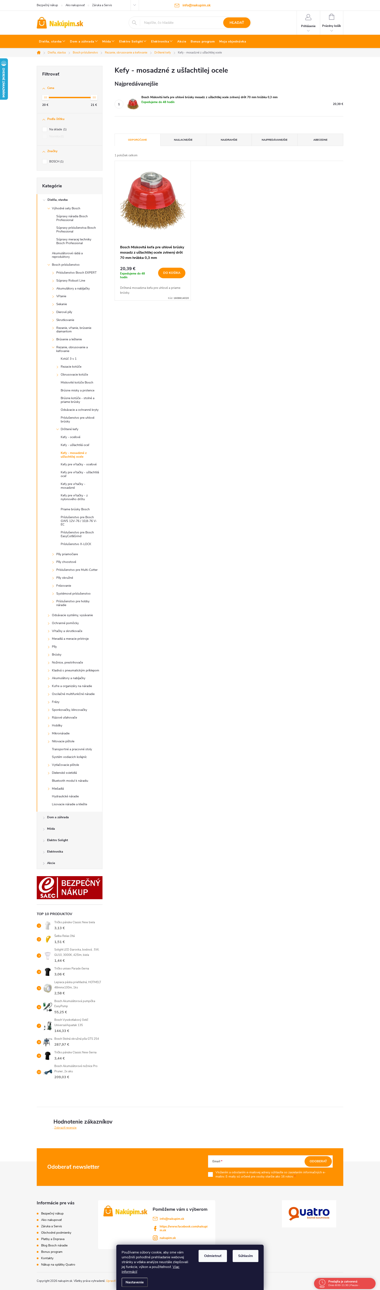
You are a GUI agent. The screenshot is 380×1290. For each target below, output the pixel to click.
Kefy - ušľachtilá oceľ (75, 445)
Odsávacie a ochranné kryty (80, 410)
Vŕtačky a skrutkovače (67, 631)
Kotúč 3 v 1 (69, 359)
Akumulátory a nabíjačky (73, 288)
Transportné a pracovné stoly (72, 749)
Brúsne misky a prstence (77, 390)
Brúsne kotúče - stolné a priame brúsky (77, 400)
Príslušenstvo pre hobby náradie (73, 603)
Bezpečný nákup (47, 5)
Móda (51, 829)
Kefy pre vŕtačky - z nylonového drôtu (74, 497)
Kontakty (47, 1258)
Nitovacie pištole (63, 741)
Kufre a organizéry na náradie (72, 686)
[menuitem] (52, 41)
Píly (54, 647)
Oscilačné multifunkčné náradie (73, 694)
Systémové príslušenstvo (73, 594)
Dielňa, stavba (58, 200)
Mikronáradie (60, 733)
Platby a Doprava (52, 1239)
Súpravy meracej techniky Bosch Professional (73, 241)
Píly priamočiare (67, 554)
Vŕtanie (61, 296)
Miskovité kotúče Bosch (77, 382)
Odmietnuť (212, 1255)
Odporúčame (137, 140)
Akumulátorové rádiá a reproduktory (67, 255)
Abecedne (320, 140)
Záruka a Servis (102, 5)
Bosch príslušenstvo (66, 265)
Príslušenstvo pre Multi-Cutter (77, 570)
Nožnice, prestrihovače (67, 662)
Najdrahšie (229, 140)
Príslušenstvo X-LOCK (76, 544)
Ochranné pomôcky (65, 623)
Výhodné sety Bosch (66, 208)
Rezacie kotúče (71, 367)
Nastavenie (135, 1282)
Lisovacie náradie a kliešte (69, 804)
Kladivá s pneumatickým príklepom (75, 670)
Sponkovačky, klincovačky (69, 710)
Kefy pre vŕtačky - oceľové (79, 464)
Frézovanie (63, 586)
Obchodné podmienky (56, 1233)
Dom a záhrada (58, 817)
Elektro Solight (57, 840)
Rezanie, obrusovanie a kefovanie (72, 349)
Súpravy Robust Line (70, 280)
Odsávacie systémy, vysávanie (72, 615)
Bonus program (51, 1252)
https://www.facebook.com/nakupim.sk (184, 1228)
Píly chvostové (66, 562)
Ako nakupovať (75, 5)
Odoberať (318, 1161)
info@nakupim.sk (172, 1219)
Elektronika (55, 852)
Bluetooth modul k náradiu (70, 781)
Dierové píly (64, 312)
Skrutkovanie (65, 320)
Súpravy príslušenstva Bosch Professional (76, 230)
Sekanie (61, 304)
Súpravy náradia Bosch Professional (72, 218)
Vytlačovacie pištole (65, 765)
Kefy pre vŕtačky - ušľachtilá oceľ (80, 474)
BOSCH (56, 162)
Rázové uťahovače (64, 717)
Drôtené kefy (69, 429)
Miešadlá (58, 789)
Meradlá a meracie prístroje (70, 639)
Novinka (56, 136)
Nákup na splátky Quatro (58, 1264)
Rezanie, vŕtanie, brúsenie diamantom (73, 330)
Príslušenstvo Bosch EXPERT (76, 273)
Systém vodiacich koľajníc (69, 757)
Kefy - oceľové (70, 437)
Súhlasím (245, 1255)
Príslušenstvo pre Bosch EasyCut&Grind (77, 534)
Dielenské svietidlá (64, 773)
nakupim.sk (168, 1238)
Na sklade (57, 129)
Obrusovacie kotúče (74, 374)
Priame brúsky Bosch (75, 509)
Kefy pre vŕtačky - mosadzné (73, 486)
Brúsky (56, 654)
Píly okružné (64, 578)
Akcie (51, 863)
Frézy (55, 702)
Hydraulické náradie (65, 796)
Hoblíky (57, 725)
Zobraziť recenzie (65, 1128)
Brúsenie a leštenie (69, 339)
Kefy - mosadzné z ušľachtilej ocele (74, 455)
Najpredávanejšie (274, 140)
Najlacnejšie (183, 140)
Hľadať (237, 22)
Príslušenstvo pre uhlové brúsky (77, 420)
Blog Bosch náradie (54, 1245)
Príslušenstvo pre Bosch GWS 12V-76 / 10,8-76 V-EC (79, 521)
